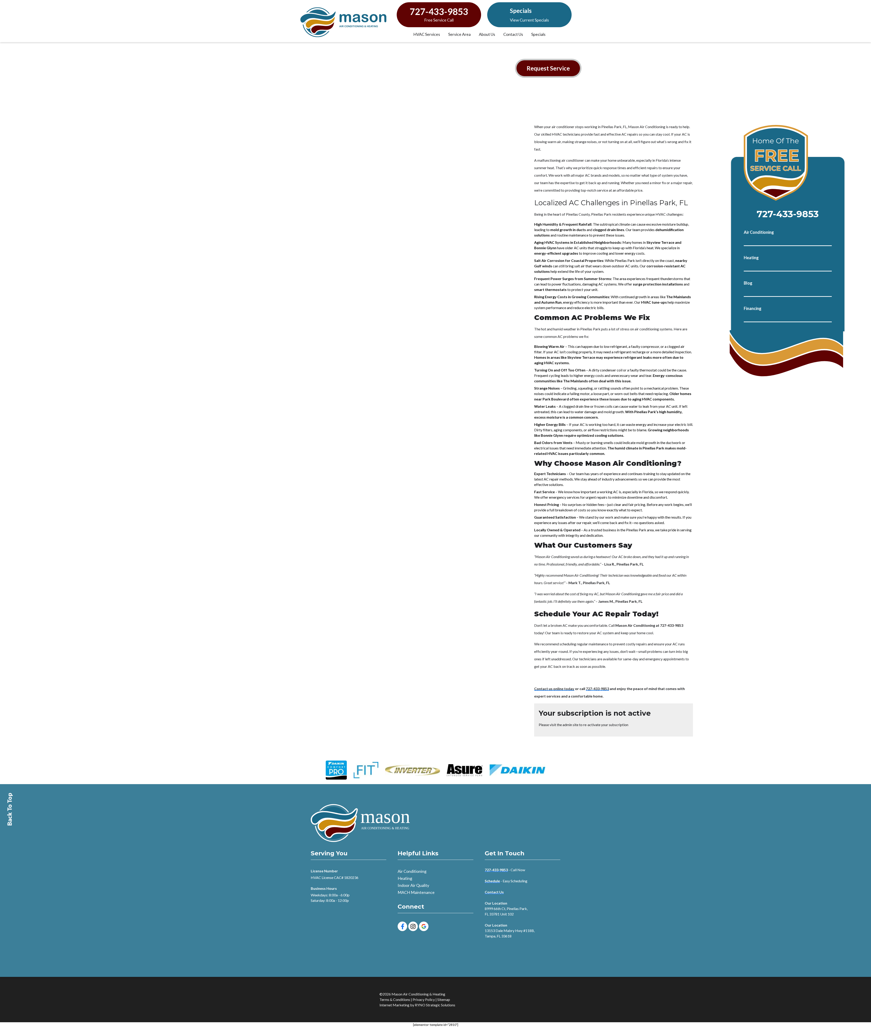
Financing (752, 308)
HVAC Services (426, 34)
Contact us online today (554, 688)
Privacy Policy (424, 999)
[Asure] (465, 770)
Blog (748, 283)
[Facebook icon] (402, 926)
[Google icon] (423, 926)
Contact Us (513, 34)
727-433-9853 (439, 11)
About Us (487, 34)
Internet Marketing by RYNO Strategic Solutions (417, 1005)
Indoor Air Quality (413, 885)
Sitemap (443, 999)
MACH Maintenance (416, 892)
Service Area (459, 34)
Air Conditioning (759, 232)
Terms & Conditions (394, 999)
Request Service (548, 68)
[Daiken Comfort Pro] (336, 770)
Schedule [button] (492, 881)
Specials (521, 10)
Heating (751, 257)
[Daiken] (517, 770)
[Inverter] (412, 770)
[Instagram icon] (413, 926)
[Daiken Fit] (366, 770)
